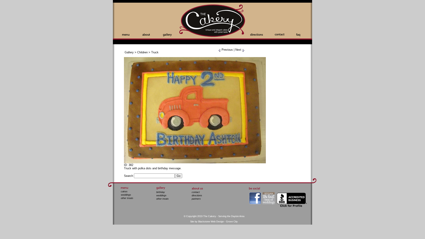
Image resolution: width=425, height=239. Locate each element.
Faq (298, 34)
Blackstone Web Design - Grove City (218, 221)
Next (238, 49)
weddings (126, 194)
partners (196, 198)
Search (128, 175)
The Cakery (212, 21)
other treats (127, 198)
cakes (124, 191)
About (146, 34)
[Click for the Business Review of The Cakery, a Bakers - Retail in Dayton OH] (292, 193)
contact (196, 192)
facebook (255, 198)
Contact (279, 34)
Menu (125, 35)
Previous (227, 49)
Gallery (167, 34)
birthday (160, 192)
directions (197, 195)
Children (142, 52)
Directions (256, 34)
